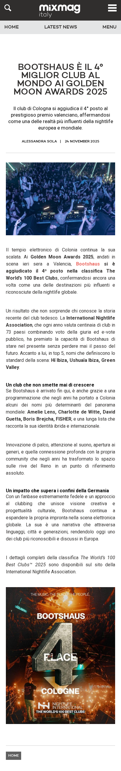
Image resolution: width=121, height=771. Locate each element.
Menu (109, 27)
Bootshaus (88, 264)
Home (11, 27)
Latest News (60, 27)
